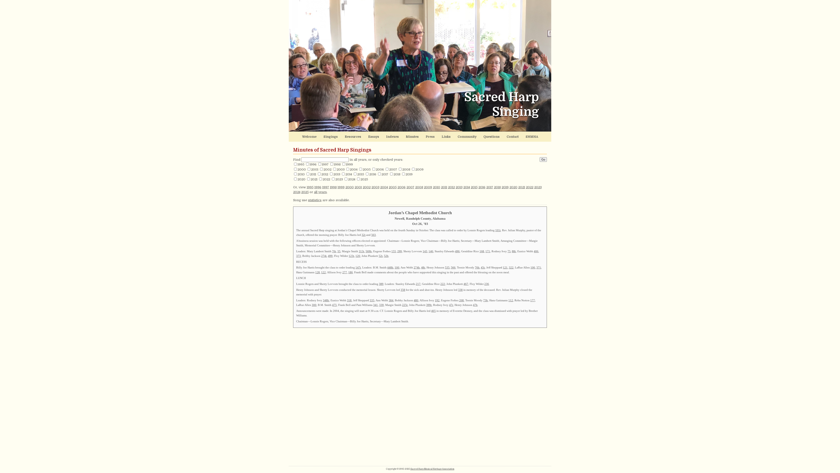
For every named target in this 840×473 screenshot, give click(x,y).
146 (431, 251)
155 (393, 251)
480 (416, 300)
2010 (301, 174)
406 (536, 251)
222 (442, 284)
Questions (491, 136)
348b (326, 300)
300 (314, 305)
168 (482, 251)
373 (298, 256)
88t (514, 251)
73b (485, 300)
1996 (313, 164)
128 (317, 272)
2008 (406, 169)
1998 (337, 164)
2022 (326, 179)
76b (477, 267)
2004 (353, 169)
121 (505, 267)
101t (498, 230)
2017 (385, 174)
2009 (419, 169)
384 (391, 300)
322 (511, 267)
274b (417, 267)
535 (447, 267)
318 (349, 300)
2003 (341, 169)
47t (451, 305)
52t (381, 256)
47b (475, 305)
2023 (339, 179)
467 (466, 284)
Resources (353, 136)
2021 (314, 179)
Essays (373, 136)
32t (364, 234)
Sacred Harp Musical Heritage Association (432, 469)
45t (483, 267)
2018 (397, 174)
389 (381, 284)
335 (372, 300)
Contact (513, 136)
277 (344, 272)
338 (460, 289)
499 (330, 256)
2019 (409, 174)
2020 (301, 179)
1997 (325, 164)
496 (457, 251)
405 (433, 310)
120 (357, 256)
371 (538, 267)
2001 (314, 169)
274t (324, 256)
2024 (351, 179)
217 (418, 284)
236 (486, 284)
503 (373, 234)
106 (532, 267)
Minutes (412, 136)
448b (390, 267)
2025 (364, 179)
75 (509, 251)
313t (361, 251)
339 (381, 305)
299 (399, 251)
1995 (301, 164)
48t (423, 267)
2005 (367, 169)
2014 (348, 174)
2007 (393, 169)
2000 (302, 169)
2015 (360, 174)
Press (430, 136)
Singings (331, 136)
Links (446, 136)
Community (467, 136)
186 (350, 272)
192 (437, 300)
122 (323, 272)
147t (358, 267)
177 (532, 300)
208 (461, 300)
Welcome (309, 136)
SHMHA (532, 136)
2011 (313, 174)
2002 (327, 169)
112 (510, 300)
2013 (336, 174)
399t (429, 305)
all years (320, 192)
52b (386, 256)
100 (397, 267)
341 (375, 305)
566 (453, 267)
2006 (380, 169)
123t (351, 256)
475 (334, 305)
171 (487, 251)
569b (369, 251)
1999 (349, 164)
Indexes (392, 136)
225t (405, 305)
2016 (372, 174)
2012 (324, 174)
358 (403, 289)
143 (425, 251)
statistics (315, 200)
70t (334, 251)
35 (338, 251)
